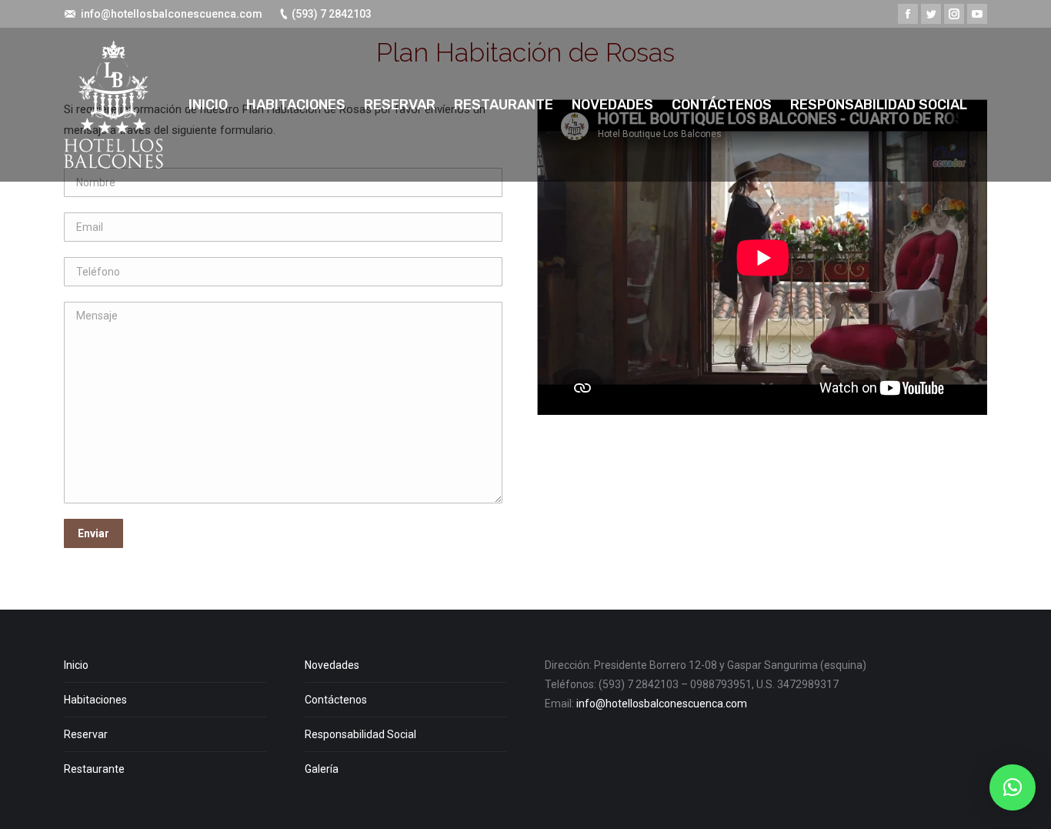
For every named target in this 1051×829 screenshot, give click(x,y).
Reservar (86, 734)
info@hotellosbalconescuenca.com (171, 14)
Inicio (76, 665)
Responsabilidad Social (360, 734)
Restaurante (94, 769)
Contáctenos (336, 700)
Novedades (332, 665)
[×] (1012, 787)
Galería (322, 769)
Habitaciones (95, 700)
